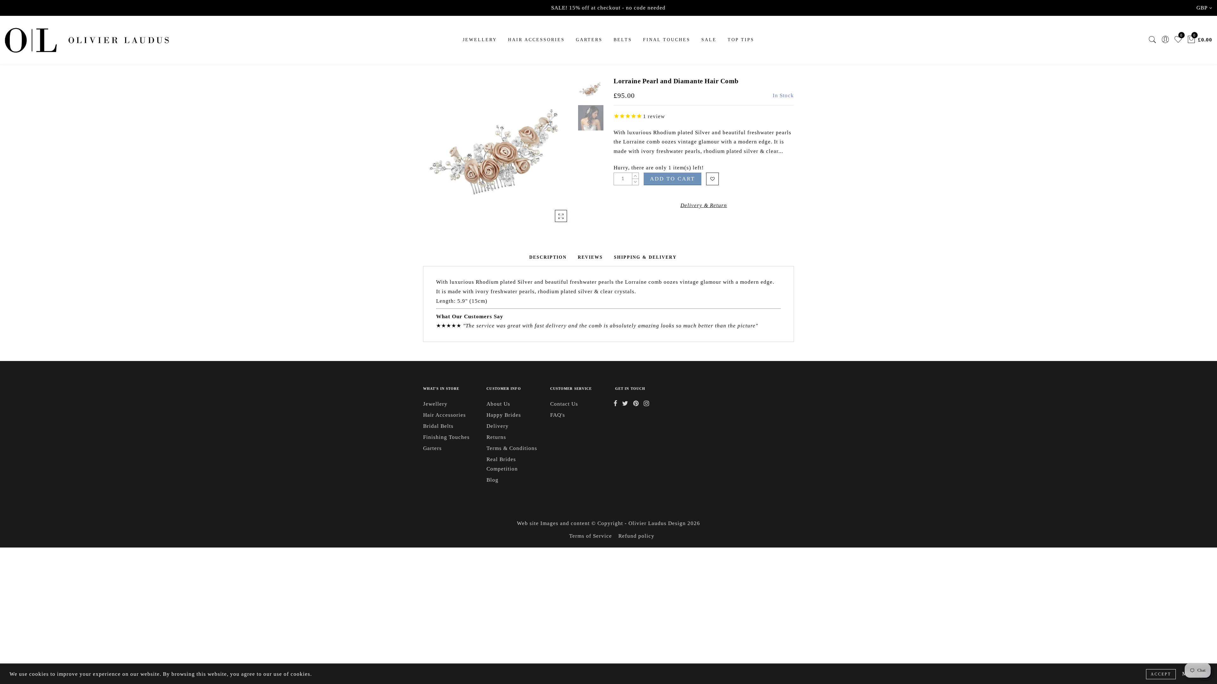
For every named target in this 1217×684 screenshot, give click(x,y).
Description (548, 257)
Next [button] (555, 156)
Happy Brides (503, 415)
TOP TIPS (741, 39)
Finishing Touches (446, 437)
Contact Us (564, 404)
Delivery (497, 426)
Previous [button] (434, 156)
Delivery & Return (703, 205)
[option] (499, 152)
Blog (492, 480)
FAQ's (557, 415)
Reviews (590, 257)
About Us (498, 404)
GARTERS (589, 39)
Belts (623, 39)
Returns (496, 437)
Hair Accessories (536, 39)
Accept (1161, 674)
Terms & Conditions (511, 448)
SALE (709, 39)
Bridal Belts (438, 426)
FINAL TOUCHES (666, 39)
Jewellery (480, 39)
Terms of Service (590, 536)
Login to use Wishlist (712, 179)
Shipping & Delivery (645, 257)
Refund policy (636, 536)
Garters (432, 448)
